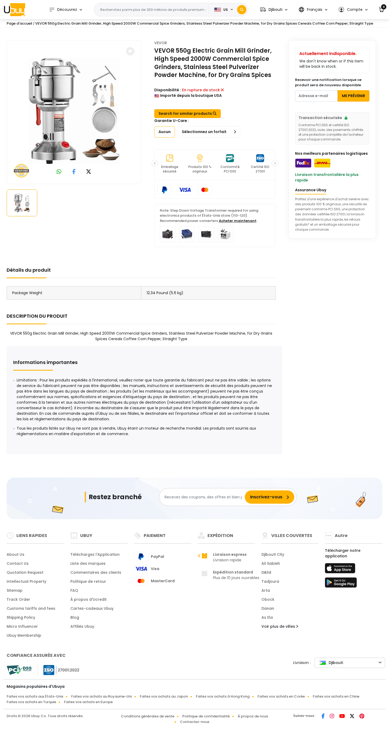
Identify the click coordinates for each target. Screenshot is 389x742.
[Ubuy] (14, 10)
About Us (15, 554)
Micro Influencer (22, 626)
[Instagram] (332, 716)
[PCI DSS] (19, 670)
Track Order (18, 599)
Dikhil (266, 572)
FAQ (74, 590)
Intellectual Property (26, 581)
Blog (74, 617)
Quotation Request (25, 572)
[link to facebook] (74, 172)
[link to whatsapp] (59, 172)
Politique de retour (88, 581)
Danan (267, 608)
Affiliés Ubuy (82, 626)
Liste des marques (88, 563)
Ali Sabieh (270, 563)
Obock (267, 599)
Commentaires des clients (95, 572)
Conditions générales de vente (147, 716)
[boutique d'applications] (341, 569)
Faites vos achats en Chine (336, 696)
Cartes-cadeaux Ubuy (92, 608)
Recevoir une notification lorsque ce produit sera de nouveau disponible (328, 82)
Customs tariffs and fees (31, 608)
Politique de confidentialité (206, 716)
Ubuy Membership (24, 635)
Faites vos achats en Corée (281, 696)
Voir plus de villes (278, 626)
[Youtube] (342, 716)
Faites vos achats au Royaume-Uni (101, 696)
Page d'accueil (19, 23)
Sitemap (14, 590)
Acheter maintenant (237, 220)
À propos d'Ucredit (88, 599)
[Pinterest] (362, 716)
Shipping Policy (21, 617)
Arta (265, 590)
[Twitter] (352, 716)
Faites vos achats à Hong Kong (223, 696)
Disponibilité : (167, 90)
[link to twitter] (88, 172)
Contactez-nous (194, 721)
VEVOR (160, 42)
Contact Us (18, 563)
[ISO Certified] (59, 669)
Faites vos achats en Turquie (31, 701)
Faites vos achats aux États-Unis (35, 696)
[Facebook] (323, 716)
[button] (274, 9)
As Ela (267, 617)
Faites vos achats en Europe (88, 701)
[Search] (241, 9)
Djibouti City (272, 554)
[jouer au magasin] (341, 584)
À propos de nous (253, 716)
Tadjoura (270, 581)
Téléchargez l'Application (95, 554)
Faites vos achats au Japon (164, 696)
